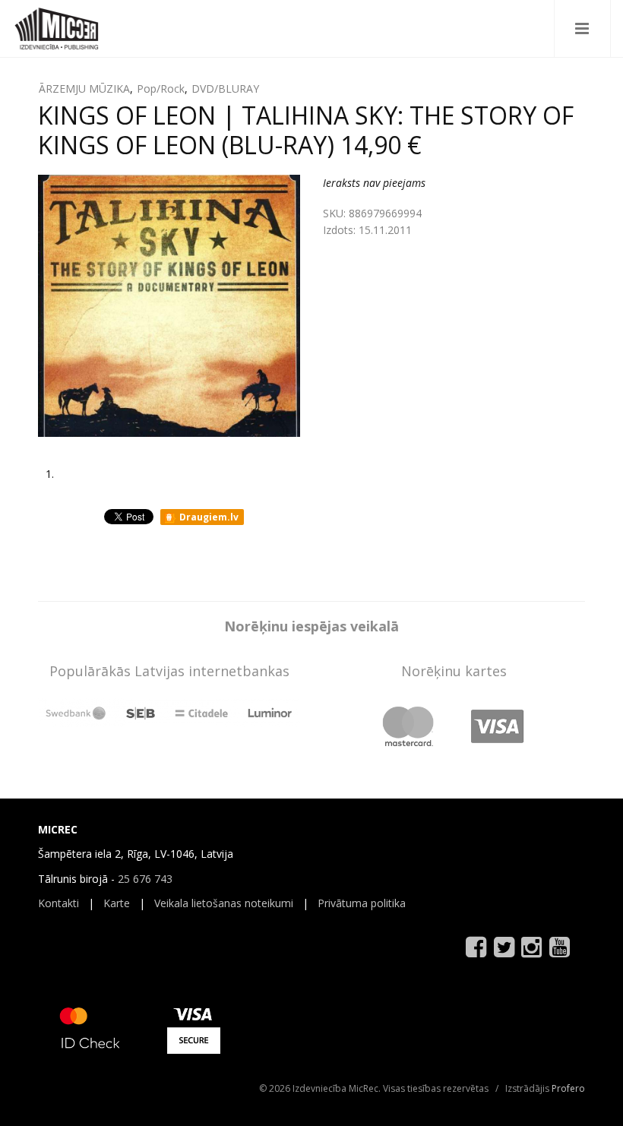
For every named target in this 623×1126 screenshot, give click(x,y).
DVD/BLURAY (225, 88)
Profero (568, 1088)
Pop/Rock (161, 88)
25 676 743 (145, 878)
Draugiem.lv (208, 517)
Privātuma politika (362, 903)
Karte (116, 903)
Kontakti (58, 903)
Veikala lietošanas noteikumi (223, 903)
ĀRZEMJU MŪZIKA (84, 88)
